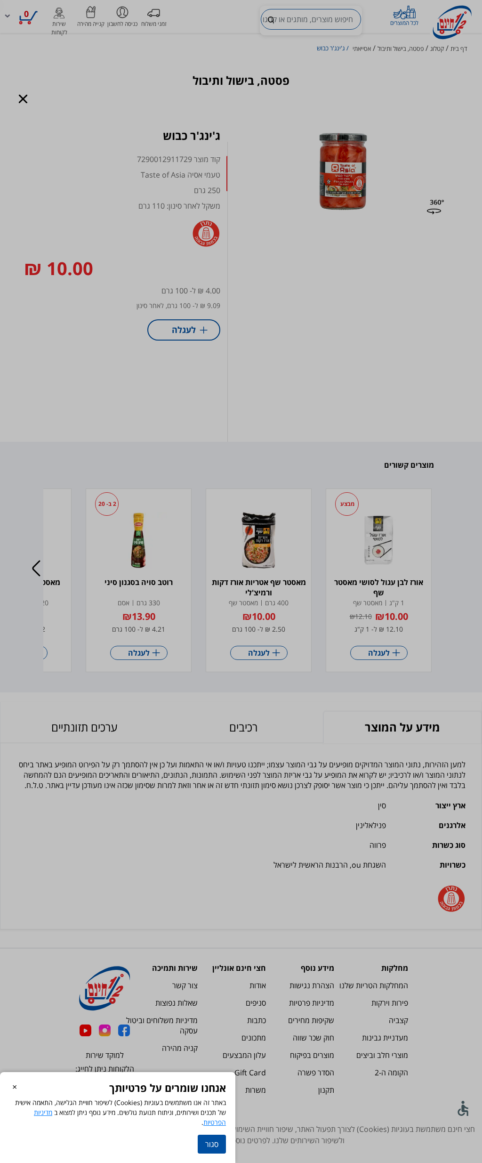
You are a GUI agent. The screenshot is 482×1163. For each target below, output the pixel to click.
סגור (211, 1144)
